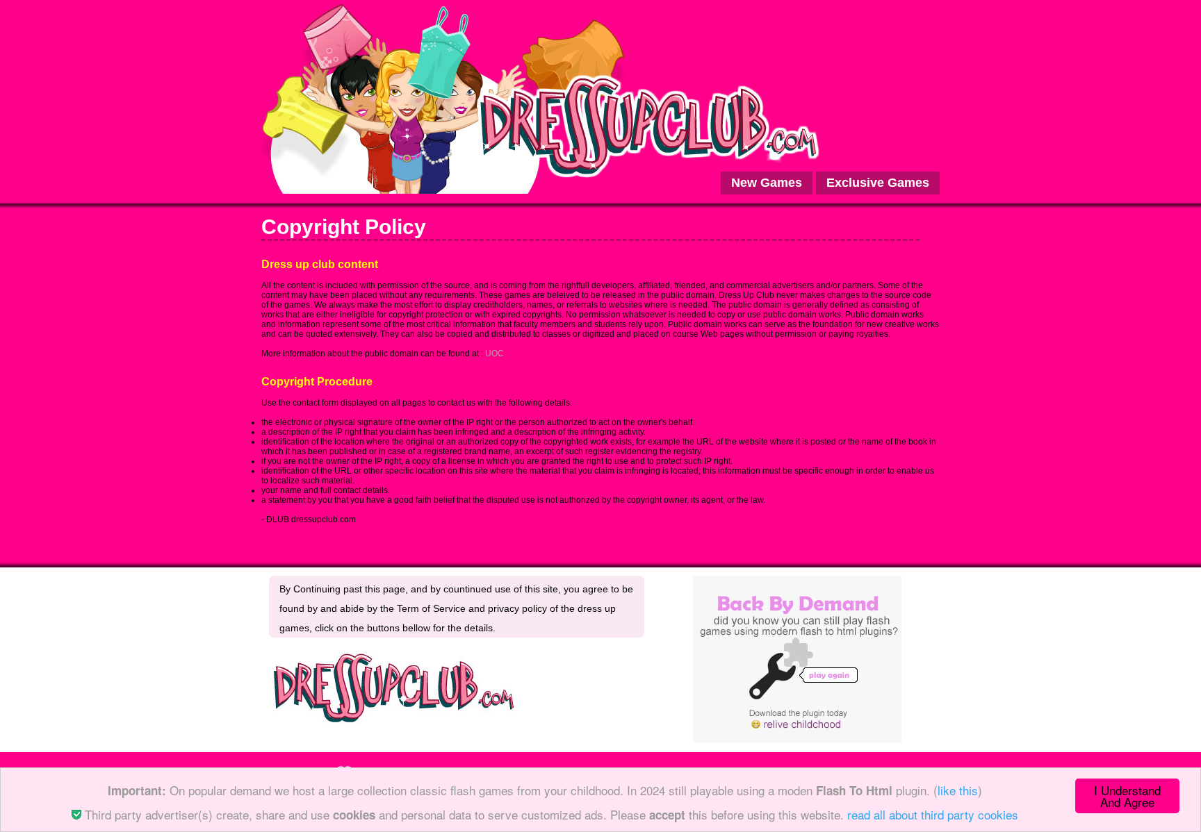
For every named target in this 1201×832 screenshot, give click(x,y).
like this (958, 790)
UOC (494, 353)
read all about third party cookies (932, 814)
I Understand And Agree (1127, 795)
